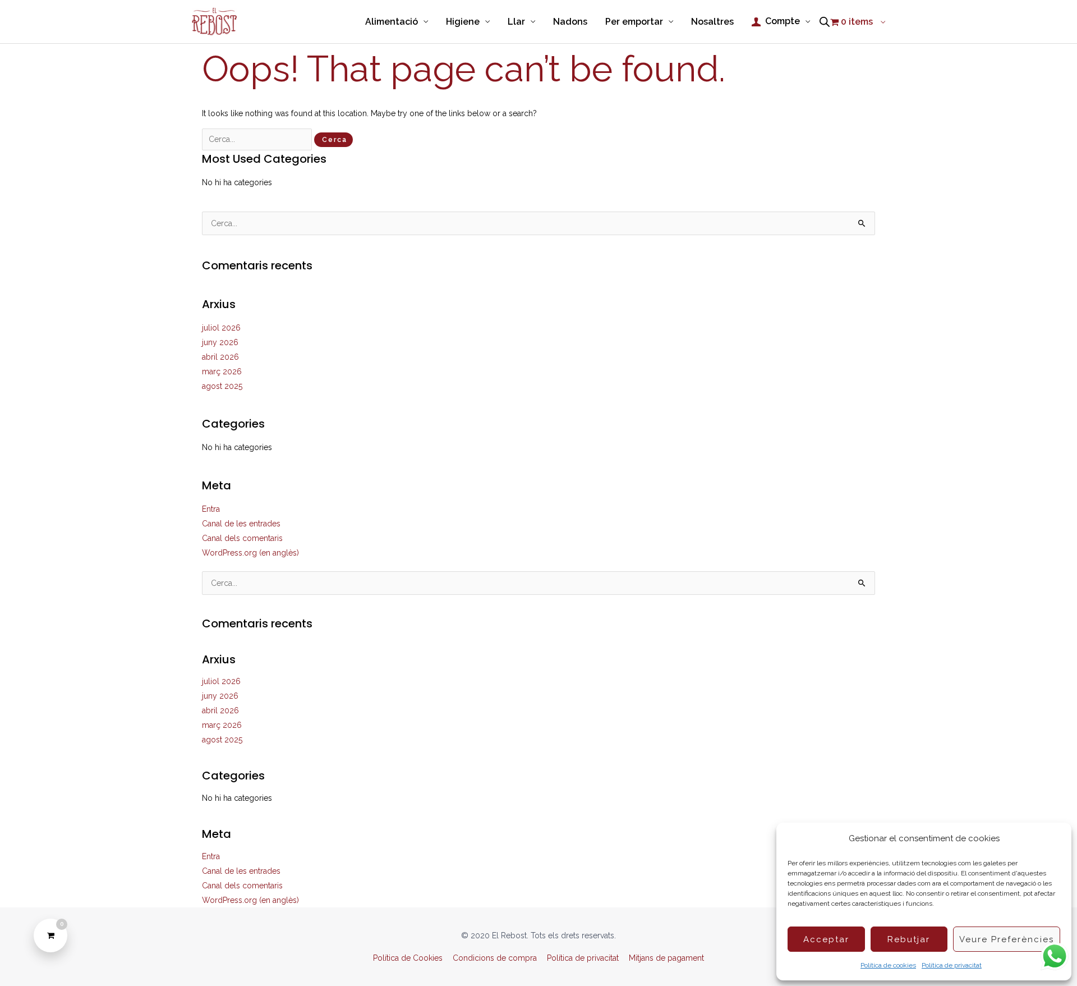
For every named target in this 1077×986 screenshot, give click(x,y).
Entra (211, 509)
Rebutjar (908, 939)
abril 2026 (220, 356)
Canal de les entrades (241, 523)
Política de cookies (888, 965)
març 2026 (222, 371)
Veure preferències (1006, 939)
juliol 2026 (221, 327)
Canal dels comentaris (242, 538)
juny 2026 (220, 342)
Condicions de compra (495, 957)
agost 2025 (222, 386)
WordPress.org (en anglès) (250, 552)
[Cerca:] (258, 139)
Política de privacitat (952, 965)
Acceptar (826, 939)
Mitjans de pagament (666, 957)
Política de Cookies (408, 957)
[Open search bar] (824, 22)
